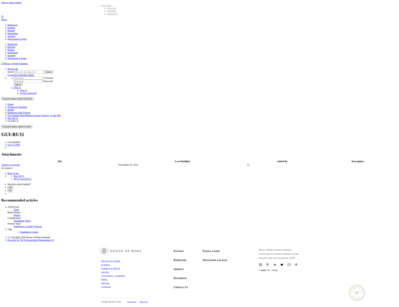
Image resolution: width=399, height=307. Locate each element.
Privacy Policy (131, 302)
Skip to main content (11, 2)
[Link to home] (14, 63)
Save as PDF (13, 145)
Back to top (13, 173)
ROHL (104, 279)
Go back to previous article (20, 75)
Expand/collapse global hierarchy (17, 99)
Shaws (105, 272)
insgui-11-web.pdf (11, 164)
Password (48, 81)
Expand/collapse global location (16, 126)
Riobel (10, 110)
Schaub (106, 287)
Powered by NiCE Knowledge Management (30, 240)
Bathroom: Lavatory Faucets (28, 226)
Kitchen (11, 27)
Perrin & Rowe (110, 268)
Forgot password (28, 93)
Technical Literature (17, 107)
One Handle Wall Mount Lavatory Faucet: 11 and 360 (34, 115)
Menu (4, 19)
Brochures (180, 278)
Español (112, 11)
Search (11, 72)
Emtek (105, 283)
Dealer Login (211, 251)
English (111, 8)
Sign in (18, 84)
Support (11, 36)
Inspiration (12, 33)
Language (106, 6)
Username (48, 78)
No (10, 190)
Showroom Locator (17, 39)
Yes (10, 187)
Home (10, 104)
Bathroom (12, 25)
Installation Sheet (22, 221)
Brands (10, 30)
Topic (16, 209)
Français (112, 14)
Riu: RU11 (12, 118)
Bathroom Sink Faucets (19, 112)
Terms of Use (143, 302)
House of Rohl (111, 261)
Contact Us (181, 287)
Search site (12, 69)
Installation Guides (29, 232)
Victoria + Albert (113, 276)
